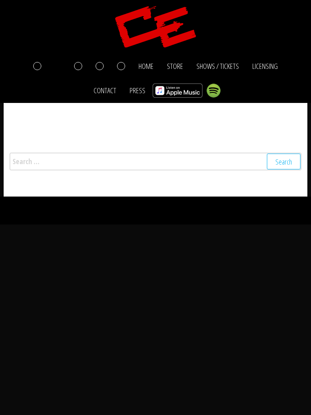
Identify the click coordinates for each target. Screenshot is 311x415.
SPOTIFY (214, 90)
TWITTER (78, 66)
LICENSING (265, 66)
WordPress (148, 210)
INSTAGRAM (99, 66)
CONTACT (105, 90)
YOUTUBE (121, 66)
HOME (145, 66)
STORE (175, 66)
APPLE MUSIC (177, 90)
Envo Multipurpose (208, 210)
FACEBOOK (47, 66)
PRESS (137, 90)
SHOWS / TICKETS (217, 66)
